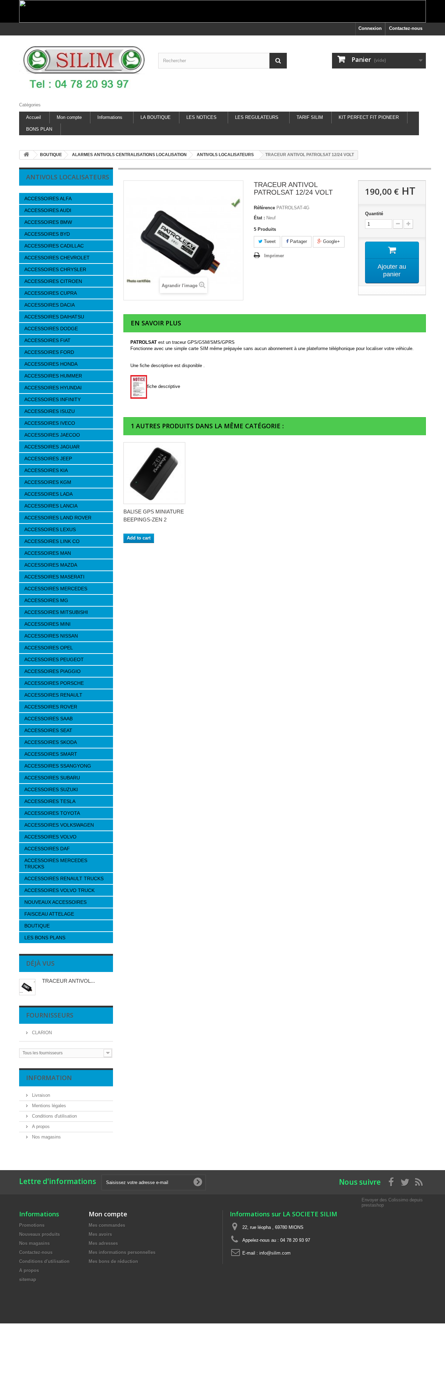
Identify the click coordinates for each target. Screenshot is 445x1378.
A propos (40, 1126)
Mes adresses (103, 1243)
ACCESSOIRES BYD (47, 234)
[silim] (83, 67)
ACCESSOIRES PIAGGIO (52, 671)
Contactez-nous (405, 28)
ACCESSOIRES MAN (47, 553)
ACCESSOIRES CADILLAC (54, 246)
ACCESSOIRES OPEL (48, 647)
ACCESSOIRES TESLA (49, 801)
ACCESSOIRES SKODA (50, 742)
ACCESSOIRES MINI (47, 624)
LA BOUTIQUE (155, 117)
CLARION (41, 1032)
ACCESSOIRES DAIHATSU (54, 316)
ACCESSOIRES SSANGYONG (57, 766)
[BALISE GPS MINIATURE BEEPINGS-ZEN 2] (154, 473)
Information (49, 1077)
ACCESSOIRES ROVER (50, 707)
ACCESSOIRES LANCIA (51, 506)
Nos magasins (46, 1137)
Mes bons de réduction (113, 1261)
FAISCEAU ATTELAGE (49, 914)
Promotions (31, 1225)
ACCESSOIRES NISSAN (51, 636)
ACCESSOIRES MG (46, 600)
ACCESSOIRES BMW (48, 222)
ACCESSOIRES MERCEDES (55, 588)
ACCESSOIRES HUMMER (53, 376)
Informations (109, 117)
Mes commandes (107, 1225)
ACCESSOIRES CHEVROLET (57, 257)
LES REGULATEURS (256, 117)
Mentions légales (48, 1105)
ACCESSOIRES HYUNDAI (53, 387)
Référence (264, 207)
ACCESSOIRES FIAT (47, 340)
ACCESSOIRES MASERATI (54, 576)
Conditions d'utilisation (54, 1116)
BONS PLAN (39, 129)
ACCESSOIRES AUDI (47, 210)
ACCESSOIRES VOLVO (50, 837)
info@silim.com (275, 1253)
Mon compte (69, 117)
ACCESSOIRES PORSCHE (54, 683)
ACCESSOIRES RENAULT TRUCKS (64, 878)
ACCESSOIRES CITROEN (53, 281)
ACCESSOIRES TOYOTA (52, 813)
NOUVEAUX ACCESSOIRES (55, 902)
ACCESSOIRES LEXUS (50, 529)
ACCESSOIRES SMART (50, 754)
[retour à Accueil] (26, 155)
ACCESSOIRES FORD (49, 352)
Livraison (40, 1095)
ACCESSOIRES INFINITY (52, 399)
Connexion (370, 28)
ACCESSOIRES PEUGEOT (54, 659)
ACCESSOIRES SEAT (48, 730)
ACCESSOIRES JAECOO (52, 435)
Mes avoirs (100, 1234)
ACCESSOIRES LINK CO (52, 541)
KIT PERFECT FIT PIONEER (369, 117)
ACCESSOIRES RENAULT (53, 695)
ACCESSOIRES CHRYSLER (55, 269)
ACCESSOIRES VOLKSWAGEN (59, 825)
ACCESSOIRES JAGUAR (52, 446)
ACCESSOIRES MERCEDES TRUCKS (55, 863)
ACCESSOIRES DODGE (51, 328)
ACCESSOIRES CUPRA (50, 293)
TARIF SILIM (310, 117)
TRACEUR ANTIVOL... (68, 981)
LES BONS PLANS (44, 937)
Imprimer (274, 255)
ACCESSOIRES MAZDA (50, 565)
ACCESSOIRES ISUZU (49, 411)
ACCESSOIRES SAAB (48, 718)
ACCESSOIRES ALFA (48, 198)
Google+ (331, 241)
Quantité (374, 213)
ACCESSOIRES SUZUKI (51, 789)
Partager (298, 241)
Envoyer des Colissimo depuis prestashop (392, 1202)
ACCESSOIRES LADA (48, 494)
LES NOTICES (201, 117)
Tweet (269, 241)
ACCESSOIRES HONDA (51, 364)
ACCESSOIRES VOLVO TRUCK (59, 890)
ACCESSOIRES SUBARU (52, 777)
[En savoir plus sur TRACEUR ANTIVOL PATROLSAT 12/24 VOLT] (27, 987)
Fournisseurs (49, 1015)
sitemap (27, 1279)
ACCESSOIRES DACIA (49, 305)
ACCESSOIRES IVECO (49, 423)
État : (259, 217)
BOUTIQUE (37, 926)
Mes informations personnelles (122, 1252)
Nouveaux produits (39, 1234)
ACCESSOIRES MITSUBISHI (56, 612)
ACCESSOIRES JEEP (48, 458)
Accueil (33, 117)
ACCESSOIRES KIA (46, 470)
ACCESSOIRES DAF (47, 848)
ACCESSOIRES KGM (47, 482)
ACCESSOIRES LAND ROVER (57, 517)
